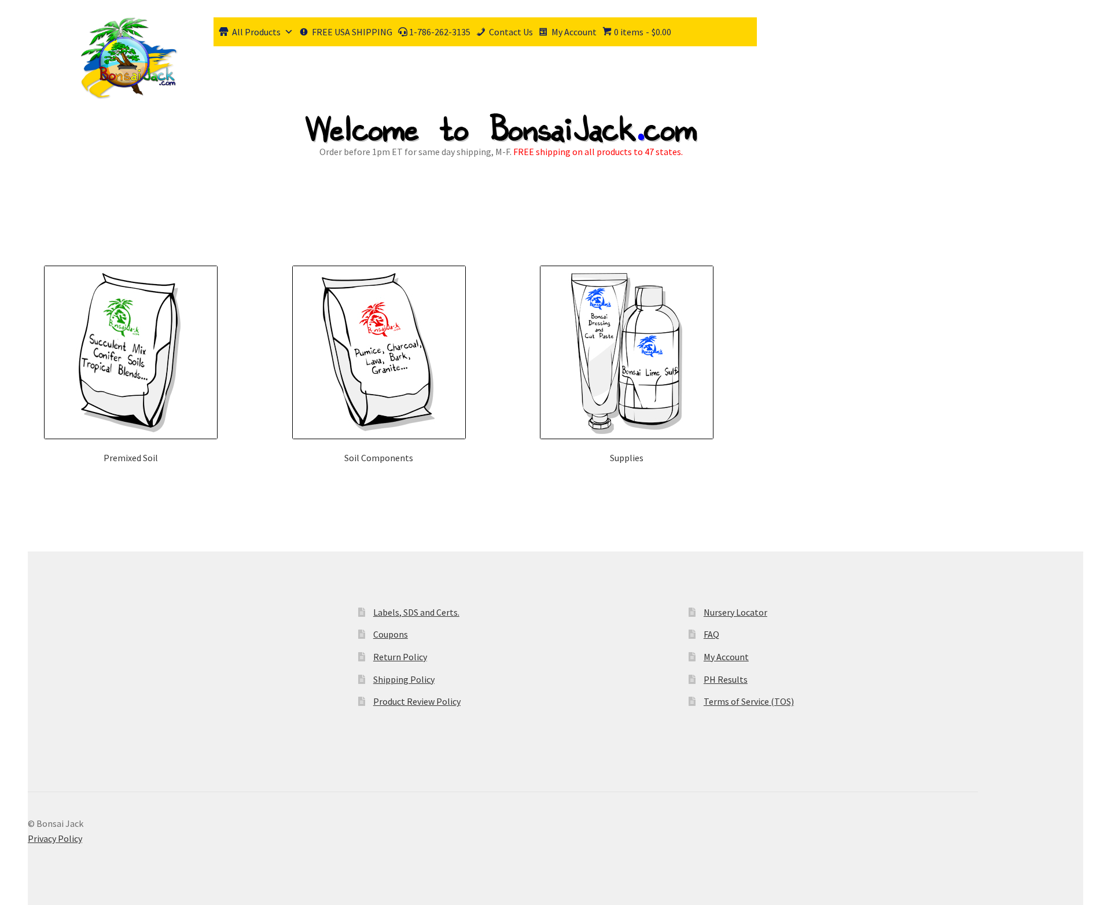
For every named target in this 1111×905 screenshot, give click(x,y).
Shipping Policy (404, 679)
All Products (256, 32)
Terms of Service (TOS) (749, 701)
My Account (574, 32)
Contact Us (511, 32)
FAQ (711, 634)
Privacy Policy (55, 838)
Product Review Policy (417, 701)
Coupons (390, 634)
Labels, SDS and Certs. (416, 612)
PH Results (726, 679)
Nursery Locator (735, 612)
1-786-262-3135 (438, 32)
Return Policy (400, 657)
